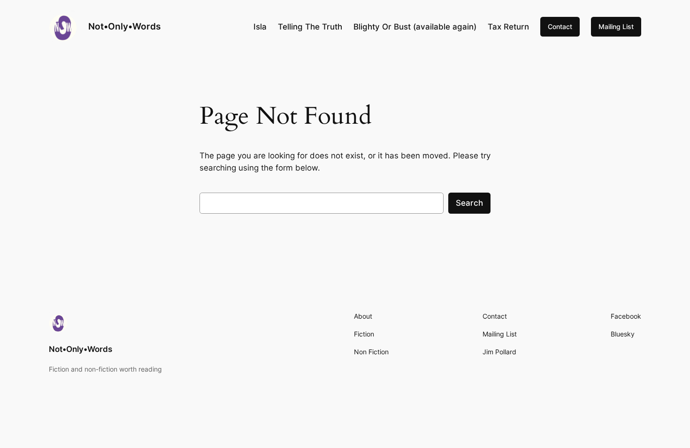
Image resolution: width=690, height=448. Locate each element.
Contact (560, 26)
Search (469, 203)
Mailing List (616, 26)
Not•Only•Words (124, 26)
